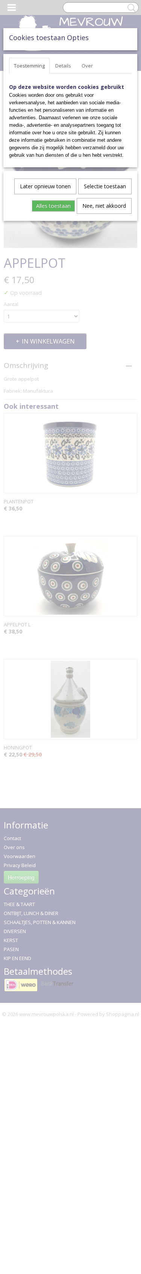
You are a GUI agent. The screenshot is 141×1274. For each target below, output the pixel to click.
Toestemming (29, 65)
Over (87, 65)
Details (63, 65)
